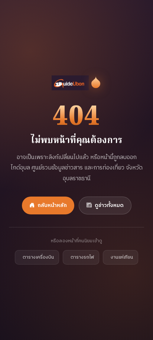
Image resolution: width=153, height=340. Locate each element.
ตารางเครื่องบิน (38, 257)
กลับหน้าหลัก (52, 205)
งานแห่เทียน (122, 257)
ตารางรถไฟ (82, 257)
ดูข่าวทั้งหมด (109, 205)
